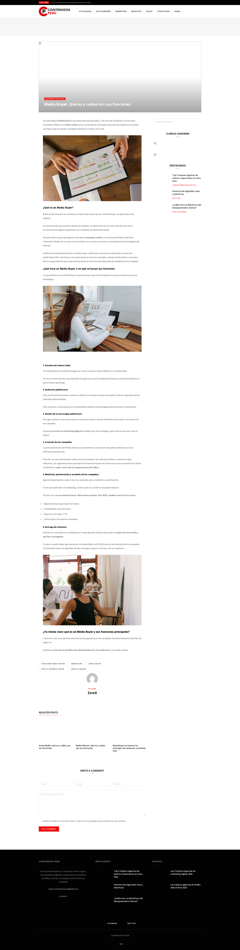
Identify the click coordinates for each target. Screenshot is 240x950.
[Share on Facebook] (182, 105)
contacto (63, 896)
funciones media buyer (53, 664)
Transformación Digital (184, 185)
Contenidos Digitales (54, 99)
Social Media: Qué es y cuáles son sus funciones (54, 746)
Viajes (177, 11)
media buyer (95, 664)
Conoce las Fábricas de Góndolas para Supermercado (71, 2)
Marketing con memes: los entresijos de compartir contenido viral (129, 748)
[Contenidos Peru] (54, 11)
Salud (149, 11)
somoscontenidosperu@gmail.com (63, 889)
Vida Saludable (179, 212)
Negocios (136, 11)
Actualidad (85, 11)
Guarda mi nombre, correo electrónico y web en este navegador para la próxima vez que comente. (84, 821)
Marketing (121, 11)
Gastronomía (103, 11)
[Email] (194, 105)
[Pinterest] (190, 105)
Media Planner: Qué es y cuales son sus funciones (90, 746)
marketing (76, 664)
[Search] (199, 11)
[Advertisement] (120, 26)
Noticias (176, 198)
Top (121, 944)
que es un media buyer (52, 669)
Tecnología (163, 11)
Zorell (92, 693)
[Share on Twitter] (186, 105)
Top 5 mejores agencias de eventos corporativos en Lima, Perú (186, 178)
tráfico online (78, 669)
